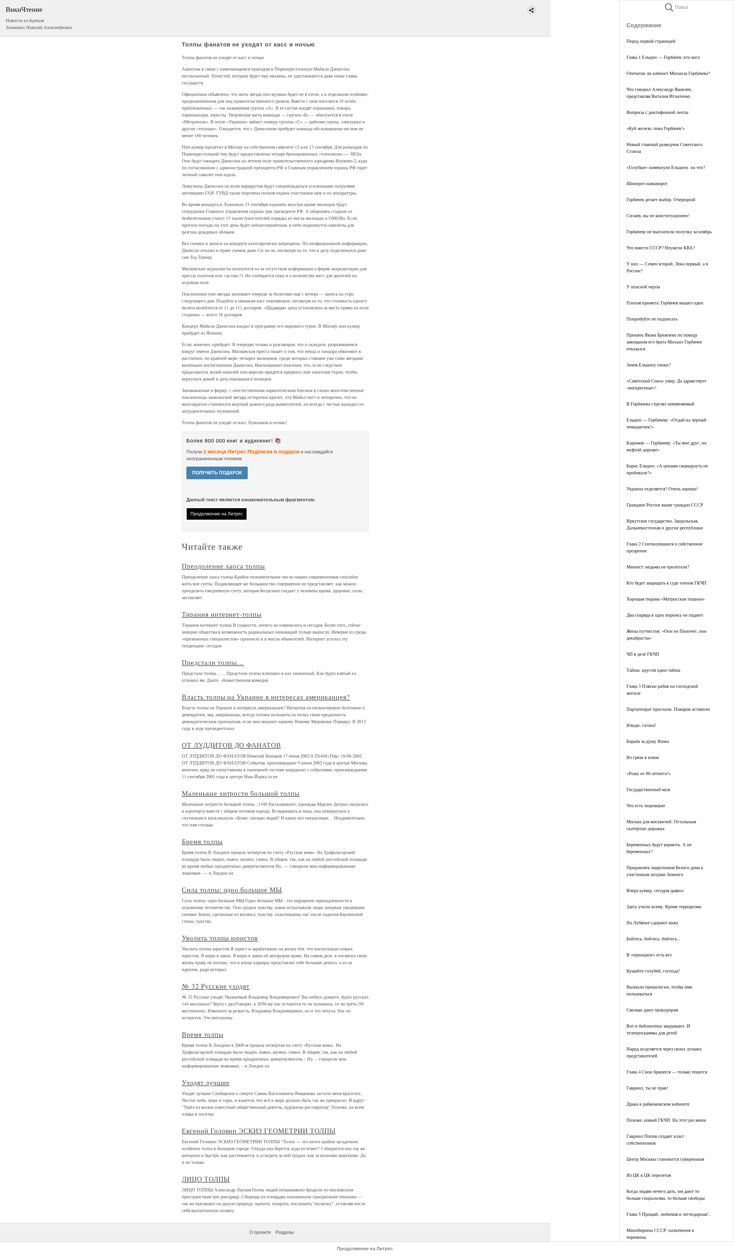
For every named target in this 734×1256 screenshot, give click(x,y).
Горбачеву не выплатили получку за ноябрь (669, 231)
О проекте (260, 1232)
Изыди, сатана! (641, 725)
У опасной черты (643, 287)
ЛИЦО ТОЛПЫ (206, 1178)
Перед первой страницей (651, 41)
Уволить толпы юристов (220, 937)
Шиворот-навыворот (646, 183)
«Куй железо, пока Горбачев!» (655, 128)
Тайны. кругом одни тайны (653, 670)
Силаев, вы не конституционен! (657, 215)
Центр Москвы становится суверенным (665, 1159)
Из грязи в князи (642, 757)
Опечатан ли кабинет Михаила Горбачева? (668, 73)
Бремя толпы (202, 841)
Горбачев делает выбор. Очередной (660, 199)
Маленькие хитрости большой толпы (241, 793)
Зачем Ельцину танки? (648, 365)
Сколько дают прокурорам (652, 1010)
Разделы (285, 1232)
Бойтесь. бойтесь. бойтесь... (653, 938)
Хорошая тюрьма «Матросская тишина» (665, 599)
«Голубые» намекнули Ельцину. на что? (665, 167)
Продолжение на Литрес (216, 513)
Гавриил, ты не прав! (647, 1088)
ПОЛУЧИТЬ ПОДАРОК (217, 472)
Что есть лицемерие (645, 805)
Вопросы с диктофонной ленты (657, 112)
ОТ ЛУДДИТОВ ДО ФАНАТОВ (231, 745)
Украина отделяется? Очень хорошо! (662, 489)
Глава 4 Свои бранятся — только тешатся (666, 1072)
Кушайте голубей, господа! (653, 971)
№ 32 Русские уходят (215, 986)
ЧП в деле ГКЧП (642, 654)
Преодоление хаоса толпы (223, 565)
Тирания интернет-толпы (221, 614)
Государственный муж (648, 789)
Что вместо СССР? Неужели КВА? (660, 247)
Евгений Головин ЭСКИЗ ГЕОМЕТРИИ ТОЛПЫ (259, 1130)
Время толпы (202, 1034)
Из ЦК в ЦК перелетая (648, 1175)
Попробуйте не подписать (652, 319)
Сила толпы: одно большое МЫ (232, 889)
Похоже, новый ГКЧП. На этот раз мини (666, 1120)
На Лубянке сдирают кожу (652, 922)
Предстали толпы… (213, 662)
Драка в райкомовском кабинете (658, 1104)
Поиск (676, 7)
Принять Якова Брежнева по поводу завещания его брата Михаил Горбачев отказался (664, 342)
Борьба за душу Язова (647, 741)
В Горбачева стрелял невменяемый (660, 404)
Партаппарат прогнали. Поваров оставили (668, 709)
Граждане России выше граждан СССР (664, 505)
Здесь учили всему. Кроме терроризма (663, 906)
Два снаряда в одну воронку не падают (664, 615)
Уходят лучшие (205, 1082)
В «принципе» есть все (649, 955)
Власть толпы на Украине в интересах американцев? (266, 696)
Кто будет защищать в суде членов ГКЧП (666, 583)
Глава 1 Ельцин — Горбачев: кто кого (663, 57)
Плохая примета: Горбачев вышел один (664, 303)
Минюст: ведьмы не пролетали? (657, 567)
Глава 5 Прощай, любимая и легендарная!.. (668, 1214)
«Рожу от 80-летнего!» (648, 773)
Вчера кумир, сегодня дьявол (655, 890)
